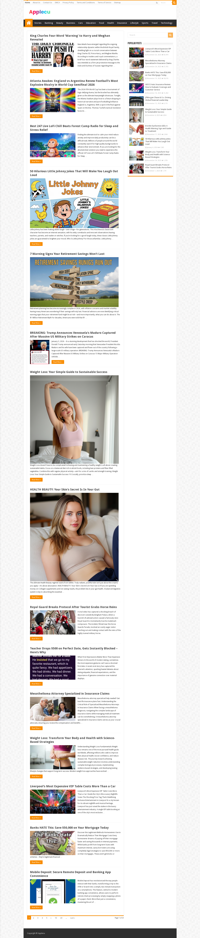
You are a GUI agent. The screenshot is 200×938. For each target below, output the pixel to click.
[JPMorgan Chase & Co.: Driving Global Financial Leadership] (136, 101)
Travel (155, 23)
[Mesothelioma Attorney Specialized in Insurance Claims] (136, 64)
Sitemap (117, 3)
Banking (49, 23)
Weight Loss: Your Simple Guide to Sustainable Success (68, 372)
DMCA (57, 3)
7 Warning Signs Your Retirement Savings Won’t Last (67, 254)
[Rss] (157, 3)
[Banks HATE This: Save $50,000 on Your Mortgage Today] (136, 76)
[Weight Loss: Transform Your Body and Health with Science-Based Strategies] (136, 156)
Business (70, 23)
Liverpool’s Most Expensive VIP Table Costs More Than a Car (73, 786)
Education (91, 23)
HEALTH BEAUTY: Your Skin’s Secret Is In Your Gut (65, 489)
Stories (37, 23)
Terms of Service (104, 3)
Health (110, 23)
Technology (166, 23)
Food (101, 23)
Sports (145, 23)
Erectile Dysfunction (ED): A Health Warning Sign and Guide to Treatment (158, 128)
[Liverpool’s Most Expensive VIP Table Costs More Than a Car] (136, 52)
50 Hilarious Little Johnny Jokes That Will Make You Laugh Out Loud (158, 141)
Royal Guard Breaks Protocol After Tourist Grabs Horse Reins (73, 607)
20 (61, 918)
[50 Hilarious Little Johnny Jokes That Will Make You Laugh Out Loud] (136, 142)
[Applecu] (40, 11)
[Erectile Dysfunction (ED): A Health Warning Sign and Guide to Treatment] (136, 130)
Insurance (122, 23)
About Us (36, 3)
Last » (72, 918)
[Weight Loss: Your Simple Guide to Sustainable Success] (136, 115)
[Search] (174, 2)
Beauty (59, 23)
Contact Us (47, 3)
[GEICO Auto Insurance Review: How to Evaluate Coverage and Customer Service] (136, 88)
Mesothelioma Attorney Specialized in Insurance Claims (70, 693)
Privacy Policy (68, 3)
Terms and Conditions (86, 3)
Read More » (36, 71)
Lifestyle (134, 23)
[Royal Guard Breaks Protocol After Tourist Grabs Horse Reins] (136, 169)
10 (56, 918)
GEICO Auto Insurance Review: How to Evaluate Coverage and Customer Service (158, 87)
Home (27, 3)
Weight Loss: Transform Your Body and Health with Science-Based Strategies (157, 154)
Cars (80, 23)
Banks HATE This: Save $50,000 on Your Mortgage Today (69, 827)
